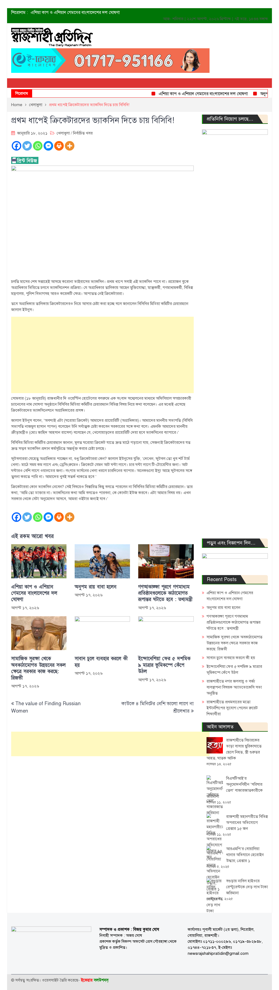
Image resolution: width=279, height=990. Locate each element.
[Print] (59, 146)
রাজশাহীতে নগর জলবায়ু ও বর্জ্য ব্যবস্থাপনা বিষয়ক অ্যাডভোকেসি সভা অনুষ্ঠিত (234, 687)
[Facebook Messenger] (48, 146)
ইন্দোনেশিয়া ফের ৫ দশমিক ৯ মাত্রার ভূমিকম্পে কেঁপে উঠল (164, 665)
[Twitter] (27, 146)
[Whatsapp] (38, 146)
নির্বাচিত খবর (83, 133)
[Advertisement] (102, 355)
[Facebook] (16, 146)
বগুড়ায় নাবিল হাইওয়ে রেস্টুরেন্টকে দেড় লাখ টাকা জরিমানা (247, 886)
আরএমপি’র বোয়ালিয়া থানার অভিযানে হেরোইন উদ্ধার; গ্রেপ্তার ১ (245, 854)
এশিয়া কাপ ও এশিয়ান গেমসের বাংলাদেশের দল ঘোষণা (75, 12)
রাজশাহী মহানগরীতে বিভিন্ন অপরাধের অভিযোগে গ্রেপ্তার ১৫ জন (247, 822)
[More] (69, 146)
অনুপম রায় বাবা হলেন (95, 587)
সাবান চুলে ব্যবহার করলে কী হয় (101, 662)
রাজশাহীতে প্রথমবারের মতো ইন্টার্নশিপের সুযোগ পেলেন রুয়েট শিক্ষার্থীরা (232, 707)
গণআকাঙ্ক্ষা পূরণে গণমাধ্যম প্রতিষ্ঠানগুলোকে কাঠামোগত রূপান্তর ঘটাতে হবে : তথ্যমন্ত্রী (165, 593)
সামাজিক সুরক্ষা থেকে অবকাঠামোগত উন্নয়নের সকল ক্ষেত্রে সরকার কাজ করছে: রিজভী (38, 668)
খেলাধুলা (63, 133)
